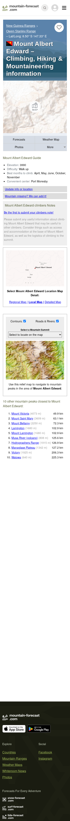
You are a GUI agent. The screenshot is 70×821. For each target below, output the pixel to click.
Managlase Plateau (23, 447)
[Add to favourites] (59, 27)
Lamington (17, 428)
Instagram (45, 758)
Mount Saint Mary (22, 418)
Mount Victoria (20, 413)
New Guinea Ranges (20, 25)
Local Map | (36, 302)
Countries (9, 752)
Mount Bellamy (20, 423)
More (50, 147)
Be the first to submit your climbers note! (28, 212)
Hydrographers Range (25, 443)
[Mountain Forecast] (20, 8)
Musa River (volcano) (24, 438)
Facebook (45, 752)
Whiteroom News (14, 771)
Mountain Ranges (14, 758)
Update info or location (19, 189)
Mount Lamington (22, 433)
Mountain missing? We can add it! (25, 196)
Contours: (16, 321)
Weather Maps (12, 764)
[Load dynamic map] (35, 107)
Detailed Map (53, 302)
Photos (19, 147)
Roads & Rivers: (46, 321)
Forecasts (19, 139)
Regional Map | (18, 302)
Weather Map (51, 139)
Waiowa (16, 457)
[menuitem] (19, 139)
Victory (15, 452)
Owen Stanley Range (21, 31)
